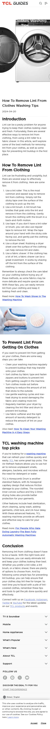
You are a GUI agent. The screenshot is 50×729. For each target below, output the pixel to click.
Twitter (6, 602)
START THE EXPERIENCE (15, 689)
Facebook (29, 599)
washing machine (36, 453)
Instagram (41, 599)
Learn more (13, 717)
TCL (11, 460)
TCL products (18, 606)
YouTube (17, 602)
